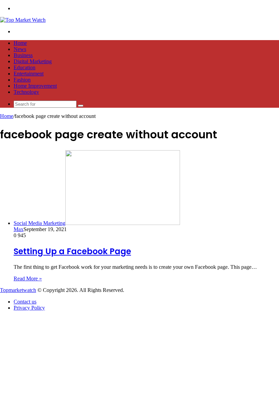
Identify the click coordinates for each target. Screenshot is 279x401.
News (20, 49)
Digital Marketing (33, 61)
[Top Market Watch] (23, 20)
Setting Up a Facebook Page (72, 251)
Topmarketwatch (18, 290)
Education (24, 67)
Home (20, 43)
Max (18, 229)
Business (23, 55)
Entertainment (29, 73)
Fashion (22, 80)
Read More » (28, 278)
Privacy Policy (29, 308)
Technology (26, 92)
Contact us (25, 301)
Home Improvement (35, 86)
